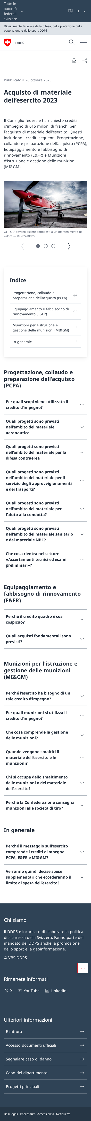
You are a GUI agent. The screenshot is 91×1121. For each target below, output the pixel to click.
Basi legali (11, 1114)
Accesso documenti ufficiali (31, 1045)
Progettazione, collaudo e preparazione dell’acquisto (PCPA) (40, 295)
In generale (22, 341)
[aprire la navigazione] (83, 42)
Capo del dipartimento (27, 1072)
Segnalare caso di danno (29, 1059)
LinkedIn (58, 990)
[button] (38, 246)
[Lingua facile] (70, 11)
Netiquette (63, 1114)
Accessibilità (45, 1114)
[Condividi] (84, 60)
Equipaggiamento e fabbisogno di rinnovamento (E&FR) (41, 311)
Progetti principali (22, 1086)
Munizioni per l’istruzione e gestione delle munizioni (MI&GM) (41, 327)
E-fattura (14, 1031)
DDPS (19, 43)
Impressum (27, 1114)
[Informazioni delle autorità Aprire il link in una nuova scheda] (65, 11)
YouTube (31, 990)
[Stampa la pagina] (74, 60)
